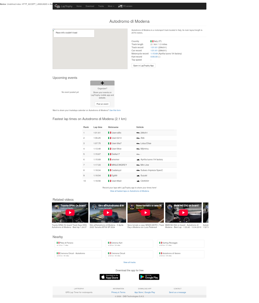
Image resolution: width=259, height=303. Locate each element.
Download (90, 6)
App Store (138, 292)
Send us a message (177, 292)
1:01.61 (154, 47)
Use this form (115, 110)
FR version (127, 6)
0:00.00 (154, 56)
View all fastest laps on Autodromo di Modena (129, 191)
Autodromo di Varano (169, 254)
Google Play (150, 292)
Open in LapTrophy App (143, 65)
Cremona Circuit (116, 254)
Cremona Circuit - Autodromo (71, 254)
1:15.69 (154, 53)
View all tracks (129, 262)
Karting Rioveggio (168, 243)
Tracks (101, 6)
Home (79, 6)
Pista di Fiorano (65, 243)
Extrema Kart (115, 243)
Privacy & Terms (118, 292)
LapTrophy (66, 6)
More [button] (110, 6)
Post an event (102, 104)
